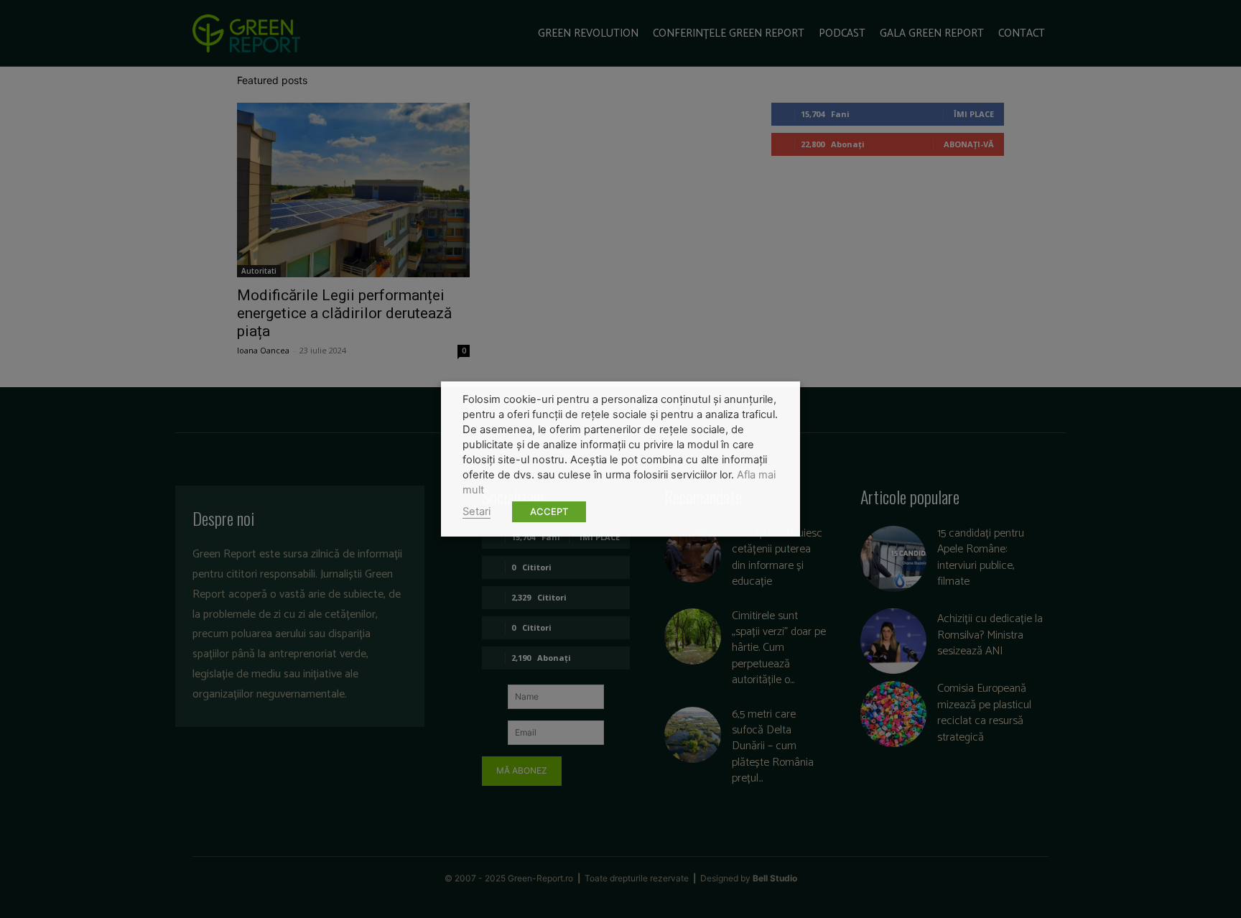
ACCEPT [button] (549, 511)
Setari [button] (477, 511)
